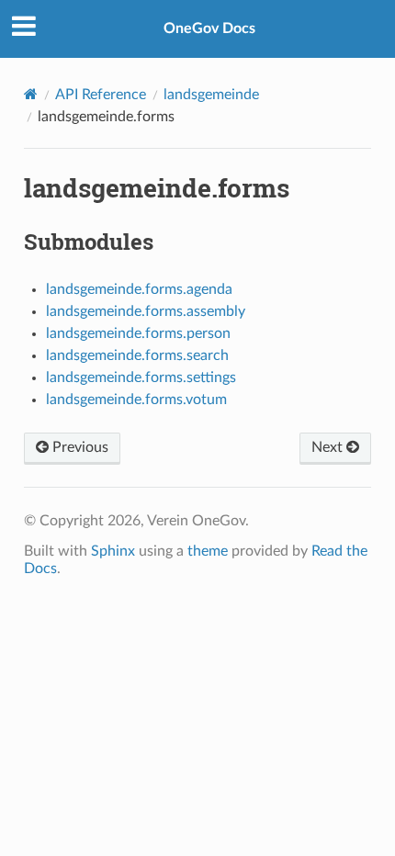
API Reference (100, 94)
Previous (78, 447)
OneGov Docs (209, 28)
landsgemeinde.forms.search (137, 355)
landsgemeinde (211, 94)
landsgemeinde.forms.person (138, 333)
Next (328, 447)
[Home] (31, 94)
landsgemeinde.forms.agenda (139, 289)
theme (207, 551)
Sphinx (113, 551)
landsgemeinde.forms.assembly (145, 311)
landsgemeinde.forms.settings (141, 377)
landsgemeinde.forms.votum (136, 399)
